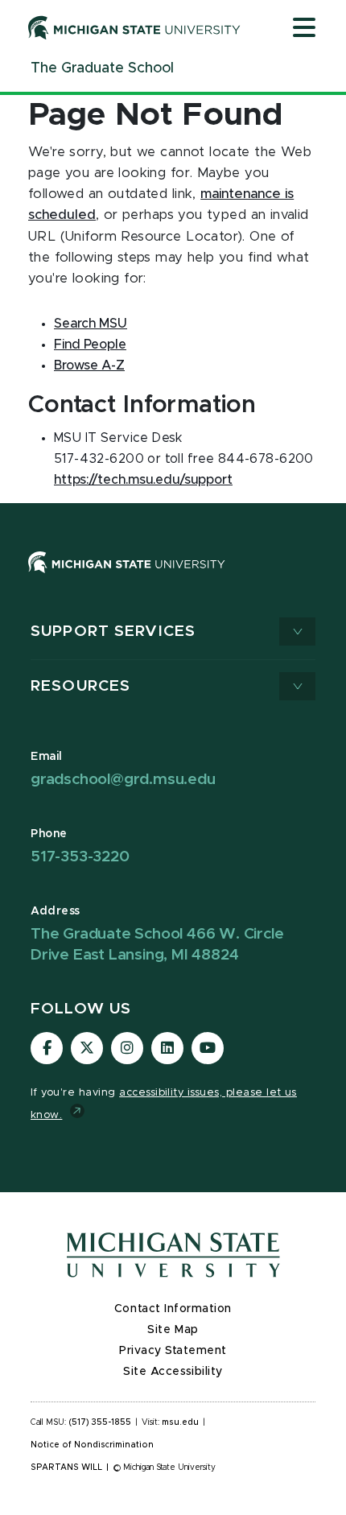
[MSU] (126, 578)
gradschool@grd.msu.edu (123, 779)
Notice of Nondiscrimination (92, 1445)
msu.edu (180, 1422)
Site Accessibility (173, 1371)
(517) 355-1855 (100, 1422)
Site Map (172, 1329)
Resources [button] (80, 686)
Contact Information (173, 1309)
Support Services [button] (113, 631)
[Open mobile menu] (304, 28)
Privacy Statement (173, 1350)
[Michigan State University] (134, 27)
